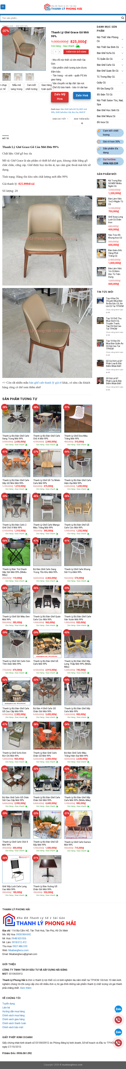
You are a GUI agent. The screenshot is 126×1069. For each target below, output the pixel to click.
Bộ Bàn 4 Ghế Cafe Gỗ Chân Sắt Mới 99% (44, 710)
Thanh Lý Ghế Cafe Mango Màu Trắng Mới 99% (46, 526)
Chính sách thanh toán (14, 1023)
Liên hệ (6, 1007)
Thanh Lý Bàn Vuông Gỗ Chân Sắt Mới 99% (45, 888)
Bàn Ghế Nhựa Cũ (106, 116)
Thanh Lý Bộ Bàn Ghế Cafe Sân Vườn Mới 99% (77, 618)
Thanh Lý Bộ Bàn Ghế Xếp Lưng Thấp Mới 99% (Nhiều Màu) (77, 664)
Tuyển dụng (8, 1003)
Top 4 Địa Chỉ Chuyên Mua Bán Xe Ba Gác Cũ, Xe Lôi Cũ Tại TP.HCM (115, 302)
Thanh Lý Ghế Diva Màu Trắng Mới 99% (76, 437)
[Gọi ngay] (118, 1019)
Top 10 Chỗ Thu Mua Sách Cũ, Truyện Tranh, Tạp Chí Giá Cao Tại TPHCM (114, 323)
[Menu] (3, 7)
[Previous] (7, 49)
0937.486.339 (20, 946)
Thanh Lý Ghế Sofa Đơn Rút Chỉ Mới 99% (14, 754)
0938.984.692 (23, 934)
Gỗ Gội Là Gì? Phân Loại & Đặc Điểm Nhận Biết (114, 381)
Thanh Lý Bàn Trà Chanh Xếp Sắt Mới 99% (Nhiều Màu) (14, 572)
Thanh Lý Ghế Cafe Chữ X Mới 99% (15, 843)
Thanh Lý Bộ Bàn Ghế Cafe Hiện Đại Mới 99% (77, 482)
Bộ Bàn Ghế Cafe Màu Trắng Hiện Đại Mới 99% (76, 754)
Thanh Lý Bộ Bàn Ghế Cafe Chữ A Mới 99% (46, 437)
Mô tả (5, 138)
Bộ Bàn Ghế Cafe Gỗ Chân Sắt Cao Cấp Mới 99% (15, 799)
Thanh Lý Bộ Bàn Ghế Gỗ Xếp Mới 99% (45, 843)
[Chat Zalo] (118, 1008)
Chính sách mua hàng (13, 1015)
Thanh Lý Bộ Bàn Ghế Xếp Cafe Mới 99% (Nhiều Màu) (77, 799)
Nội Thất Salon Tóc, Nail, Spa (110, 102)
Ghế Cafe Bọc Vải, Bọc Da (67, 112)
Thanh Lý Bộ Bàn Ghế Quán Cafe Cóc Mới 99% (47, 618)
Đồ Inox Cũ (102, 122)
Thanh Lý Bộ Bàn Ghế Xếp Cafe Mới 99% (77, 710)
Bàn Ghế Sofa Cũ (106, 53)
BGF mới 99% (22, 26)
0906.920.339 (110, 163)
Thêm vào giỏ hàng (76, 52)
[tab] (5, 138)
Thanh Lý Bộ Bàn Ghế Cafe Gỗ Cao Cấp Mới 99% (15, 710)
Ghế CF (82, 112)
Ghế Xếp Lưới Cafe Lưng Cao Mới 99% (14, 888)
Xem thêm (25, 987)
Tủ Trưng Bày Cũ (106, 76)
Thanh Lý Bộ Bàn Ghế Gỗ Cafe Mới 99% (45, 662)
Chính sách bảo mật (12, 1027)
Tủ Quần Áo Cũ (104, 58)
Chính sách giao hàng (13, 1019)
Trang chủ (7, 26)
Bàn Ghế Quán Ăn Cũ (107, 70)
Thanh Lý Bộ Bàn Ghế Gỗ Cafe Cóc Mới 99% (76, 526)
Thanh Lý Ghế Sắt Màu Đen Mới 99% (16, 618)
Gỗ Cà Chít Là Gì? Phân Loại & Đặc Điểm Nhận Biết (114, 363)
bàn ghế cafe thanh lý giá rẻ (45, 382)
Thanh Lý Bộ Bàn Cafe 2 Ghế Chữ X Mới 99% (14, 526)
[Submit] (122, 18)
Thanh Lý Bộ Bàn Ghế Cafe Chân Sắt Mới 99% (46, 799)
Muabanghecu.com (18, 950)
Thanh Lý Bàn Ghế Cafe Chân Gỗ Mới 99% (45, 754)
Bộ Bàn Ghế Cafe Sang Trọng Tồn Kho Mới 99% (45, 571)
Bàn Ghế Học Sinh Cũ (108, 110)
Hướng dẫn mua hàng (13, 1011)
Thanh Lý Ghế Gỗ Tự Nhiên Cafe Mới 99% (46, 482)
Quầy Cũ (101, 82)
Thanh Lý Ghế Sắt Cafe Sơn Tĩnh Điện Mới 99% (16, 662)
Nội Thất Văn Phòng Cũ (107, 39)
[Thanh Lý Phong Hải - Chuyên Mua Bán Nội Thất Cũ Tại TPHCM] (63, 7)
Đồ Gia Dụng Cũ (105, 88)
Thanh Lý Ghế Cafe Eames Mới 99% (77, 843)
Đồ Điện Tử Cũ (104, 94)
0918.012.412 (19, 942)
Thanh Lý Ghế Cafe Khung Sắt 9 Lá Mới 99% (77, 571)
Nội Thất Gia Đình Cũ (108, 47)
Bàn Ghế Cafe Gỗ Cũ (70, 109)
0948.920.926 (19, 938)
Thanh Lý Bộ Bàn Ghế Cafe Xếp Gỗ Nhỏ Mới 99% (15, 482)
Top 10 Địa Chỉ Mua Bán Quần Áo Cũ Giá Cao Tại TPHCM (114, 345)
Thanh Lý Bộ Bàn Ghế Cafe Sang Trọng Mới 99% (15, 437)
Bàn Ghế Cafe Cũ (106, 64)
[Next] (41, 49)
